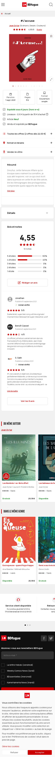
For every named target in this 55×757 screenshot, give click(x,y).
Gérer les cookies (10, 746)
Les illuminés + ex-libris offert (15, 483)
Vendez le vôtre (14, 152)
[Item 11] (42, 86)
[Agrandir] (51, 79)
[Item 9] (36, 86)
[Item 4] (23, 86)
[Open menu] (3, 4)
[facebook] (44, 638)
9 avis (39, 29)
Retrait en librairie (15, 142)
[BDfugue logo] (30, 4)
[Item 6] (28, 86)
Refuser (14, 752)
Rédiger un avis (29, 282)
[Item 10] (39, 86)
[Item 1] (15, 86)
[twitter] (51, 638)
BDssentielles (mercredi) (19, 676)
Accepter (39, 752)
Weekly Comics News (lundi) (20, 670)
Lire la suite (12, 391)
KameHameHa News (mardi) (20, 682)
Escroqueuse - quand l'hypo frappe (17, 565)
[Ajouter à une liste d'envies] (51, 36)
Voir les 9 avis (27, 401)
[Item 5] (26, 86)
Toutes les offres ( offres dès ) (26, 133)
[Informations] (47, 114)
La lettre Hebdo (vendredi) (20, 664)
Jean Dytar (14, 25)
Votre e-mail (10, 655)
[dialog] (27, 723)
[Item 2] (18, 86)
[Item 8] (34, 86)
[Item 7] (31, 86)
